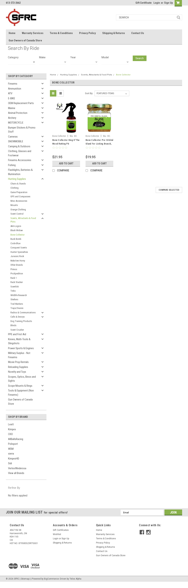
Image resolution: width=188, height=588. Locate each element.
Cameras (13, 136)
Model (105, 57)
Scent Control (17, 213)
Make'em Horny (17, 260)
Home (12, 33)
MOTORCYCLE (15, 122)
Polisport (13, 444)
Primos (13, 269)
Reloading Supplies (18, 367)
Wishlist (57, 534)
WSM (11, 448)
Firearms (12, 83)
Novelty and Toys (17, 371)
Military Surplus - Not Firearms (19, 355)
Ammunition (14, 88)
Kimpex (12, 429)
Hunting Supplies (17, 179)
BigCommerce (51, 579)
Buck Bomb (15, 239)
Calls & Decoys (17, 316)
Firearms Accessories (19, 160)
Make (42, 57)
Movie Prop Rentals (18, 362)
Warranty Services (32, 33)
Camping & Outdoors (19, 146)
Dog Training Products (21, 321)
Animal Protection (17, 113)
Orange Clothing (18, 209)
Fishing (12, 165)
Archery (12, 118)
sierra (11, 453)
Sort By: (89, 93)
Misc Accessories (18, 200)
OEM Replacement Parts (21, 103)
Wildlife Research (18, 295)
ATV (10, 93)
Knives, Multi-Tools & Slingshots (19, 341)
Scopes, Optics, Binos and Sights (22, 379)
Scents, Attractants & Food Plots (23, 220)
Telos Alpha (75, 579)
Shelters (14, 299)
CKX (10, 434)
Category (13, 57)
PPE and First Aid (17, 334)
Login (156, 2)
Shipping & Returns (113, 33)
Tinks (13, 290)
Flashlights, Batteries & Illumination (20, 172)
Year (73, 57)
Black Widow (16, 230)
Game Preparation (18, 192)
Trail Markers (16, 303)
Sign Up (168, 2)
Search (139, 58)
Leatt (11, 424)
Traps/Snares (16, 308)
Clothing (14, 187)
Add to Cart (66, 163)
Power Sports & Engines (21, 348)
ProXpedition (16, 273)
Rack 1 (13, 278)
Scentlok (14, 286)
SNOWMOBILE (15, 141)
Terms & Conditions (61, 33)
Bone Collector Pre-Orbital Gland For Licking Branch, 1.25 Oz (99, 144)
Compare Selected (169, 190)
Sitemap (25, 579)
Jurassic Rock (17, 256)
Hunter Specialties (19, 252)
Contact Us (137, 33)
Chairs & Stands (18, 183)
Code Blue (15, 243)
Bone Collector (17, 234)
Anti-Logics (15, 226)
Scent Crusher (17, 329)
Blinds (13, 325)
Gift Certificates (61, 530)
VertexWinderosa (17, 468)
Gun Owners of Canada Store (25, 40)
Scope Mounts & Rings (20, 385)
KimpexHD (13, 458)
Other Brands (16, 264)
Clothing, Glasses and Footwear (19, 153)
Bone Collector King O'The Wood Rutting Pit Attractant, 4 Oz (65, 144)
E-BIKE (11, 98)
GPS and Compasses (20, 196)
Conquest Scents (18, 247)
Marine (11, 108)
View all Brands (16, 473)
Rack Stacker (16, 282)
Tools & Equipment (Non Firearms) (21, 392)
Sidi (10, 463)
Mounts (14, 205)
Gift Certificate (143, 2)
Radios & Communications (23, 312)
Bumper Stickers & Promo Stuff (21, 129)
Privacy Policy (87, 33)
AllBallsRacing (15, 439)
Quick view (66, 130)
